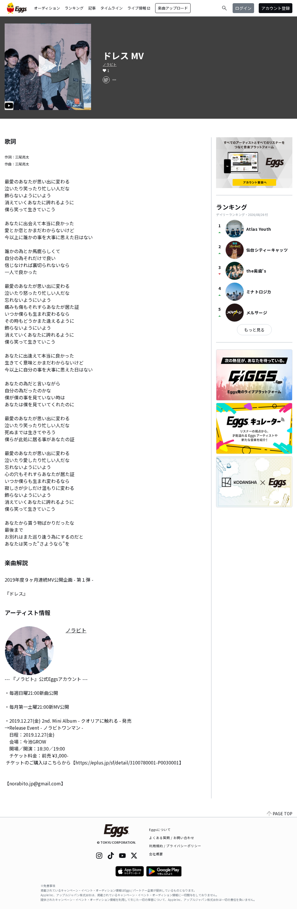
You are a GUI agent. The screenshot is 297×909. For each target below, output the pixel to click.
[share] (106, 79)
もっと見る (254, 330)
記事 (92, 8)
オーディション (47, 8)
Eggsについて (160, 829)
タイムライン (111, 8)
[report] (114, 79)
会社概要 (156, 854)
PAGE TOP (282, 813)
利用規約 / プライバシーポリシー (175, 845)
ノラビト (110, 64)
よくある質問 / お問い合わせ (172, 837)
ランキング (74, 8)
